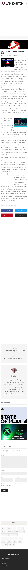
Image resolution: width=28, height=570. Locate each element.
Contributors (4, 563)
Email (2, 477)
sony (21, 538)
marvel (3, 531)
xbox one (11, 544)
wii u (15, 541)
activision (8, 528)
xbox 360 (4, 544)
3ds (3, 528)
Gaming (9, 55)
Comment (3, 455)
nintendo (17, 531)
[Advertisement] (14, 21)
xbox (20, 541)
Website (17, 477)
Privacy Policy (4, 565)
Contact (3, 561)
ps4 (16, 538)
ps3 (12, 538)
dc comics (20, 528)
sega (15, 205)
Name (2, 470)
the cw (3, 541)
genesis (3, 205)
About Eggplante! (5, 558)
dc (14, 528)
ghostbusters (10, 205)
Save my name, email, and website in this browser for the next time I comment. (13, 484)
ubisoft (9, 541)
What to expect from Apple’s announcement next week (15, 350)
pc (23, 531)
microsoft (10, 531)
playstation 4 (5, 538)
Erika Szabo (4, 55)
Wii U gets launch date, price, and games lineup (12, 357)
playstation (5, 534)
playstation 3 (13, 534)
